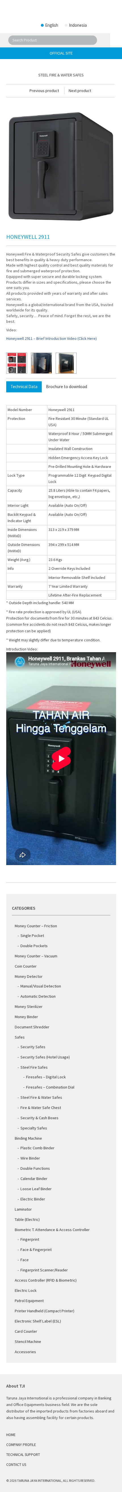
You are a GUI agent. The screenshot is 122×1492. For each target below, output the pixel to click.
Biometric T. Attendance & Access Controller (52, 1229)
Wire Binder (30, 1158)
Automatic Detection (38, 996)
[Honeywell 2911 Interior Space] (41, 363)
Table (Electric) (27, 1219)
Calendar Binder (33, 1178)
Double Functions (35, 1168)
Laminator (23, 1209)
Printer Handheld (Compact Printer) (44, 1310)
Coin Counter (26, 966)
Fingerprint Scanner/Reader (44, 1270)
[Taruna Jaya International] (61, 11)
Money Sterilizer (29, 1006)
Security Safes (32, 1046)
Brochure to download (66, 386)
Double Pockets (34, 945)
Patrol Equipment (29, 1300)
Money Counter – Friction (36, 925)
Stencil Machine (28, 1341)
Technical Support (23, 1454)
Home (11, 1434)
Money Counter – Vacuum (36, 956)
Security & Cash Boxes (39, 1117)
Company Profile (21, 1444)
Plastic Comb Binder (37, 1147)
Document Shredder (32, 1026)
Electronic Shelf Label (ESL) (38, 1321)
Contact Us (16, 1464)
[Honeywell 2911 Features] (16, 363)
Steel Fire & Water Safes (41, 1097)
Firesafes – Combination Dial (50, 1087)
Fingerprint (29, 1239)
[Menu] (113, 40)
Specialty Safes (33, 1128)
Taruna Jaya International (39, 1480)
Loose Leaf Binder (36, 1188)
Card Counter (26, 1331)
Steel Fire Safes (34, 1067)
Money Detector (29, 976)
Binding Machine (28, 1138)
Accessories (25, 1351)
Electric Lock (26, 1290)
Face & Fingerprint (36, 1249)
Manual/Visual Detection (40, 986)
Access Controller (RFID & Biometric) (46, 1280)
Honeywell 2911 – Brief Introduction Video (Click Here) (51, 338)
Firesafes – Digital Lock (46, 1076)
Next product (80, 90)
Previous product (44, 90)
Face (24, 1259)
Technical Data (23, 386)
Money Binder (26, 1016)
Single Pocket (32, 935)
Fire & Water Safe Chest (40, 1107)
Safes (20, 1037)
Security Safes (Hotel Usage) (45, 1057)
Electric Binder (32, 1199)
